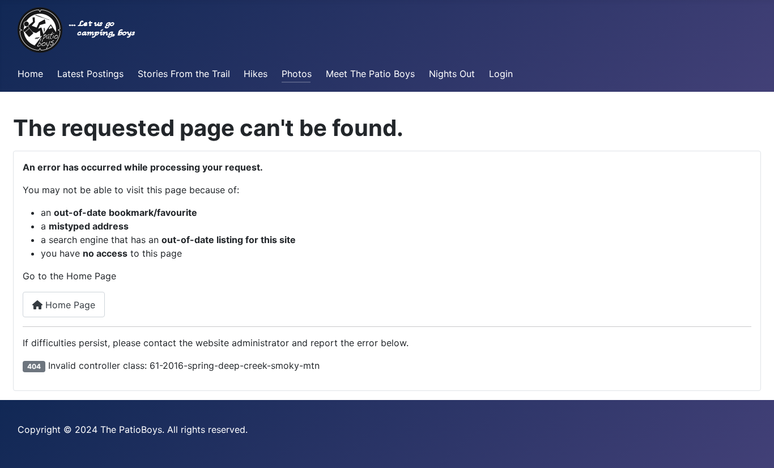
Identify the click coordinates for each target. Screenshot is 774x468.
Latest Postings (90, 73)
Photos (297, 73)
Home (30, 73)
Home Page (68, 304)
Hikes (255, 73)
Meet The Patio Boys (370, 73)
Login (501, 73)
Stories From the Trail (184, 73)
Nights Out (452, 73)
